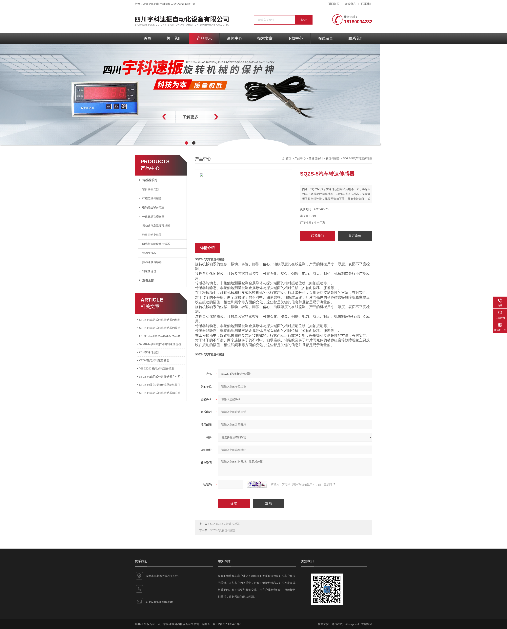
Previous (155, 117)
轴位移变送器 (150, 189)
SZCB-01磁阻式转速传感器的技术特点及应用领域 (162, 327)
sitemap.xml (352, 624)
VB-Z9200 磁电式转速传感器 (156, 368)
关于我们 (174, 38)
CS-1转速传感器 (149, 352)
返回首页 (333, 3)
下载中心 (295, 38)
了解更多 (190, 117)
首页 (147, 38)
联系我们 (366, 3)
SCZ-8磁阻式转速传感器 (225, 523)
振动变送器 (149, 253)
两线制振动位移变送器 (156, 243)
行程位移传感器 (152, 198)
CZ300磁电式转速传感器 (154, 360)
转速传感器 (149, 271)
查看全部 (148, 280)
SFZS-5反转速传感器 (223, 530)
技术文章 (265, 38)
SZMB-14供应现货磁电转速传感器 (160, 344)
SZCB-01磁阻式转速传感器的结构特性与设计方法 (162, 319)
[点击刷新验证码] (257, 484)
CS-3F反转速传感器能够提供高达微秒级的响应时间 (162, 336)
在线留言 (350, 3)
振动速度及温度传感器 (156, 225)
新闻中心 (234, 38)
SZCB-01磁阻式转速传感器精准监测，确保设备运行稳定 (162, 392)
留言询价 (355, 236)
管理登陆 (366, 624)
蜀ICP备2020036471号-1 (227, 624)
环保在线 (337, 624)
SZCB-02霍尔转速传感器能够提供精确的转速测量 (162, 384)
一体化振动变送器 (153, 216)
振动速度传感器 (152, 262)
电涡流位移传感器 (153, 207)
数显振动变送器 (152, 234)
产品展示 (204, 38)
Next (225, 117)
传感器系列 (149, 180)
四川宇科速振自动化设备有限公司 (175, 4)
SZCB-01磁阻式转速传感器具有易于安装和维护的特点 (162, 376)
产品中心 (300, 158)
